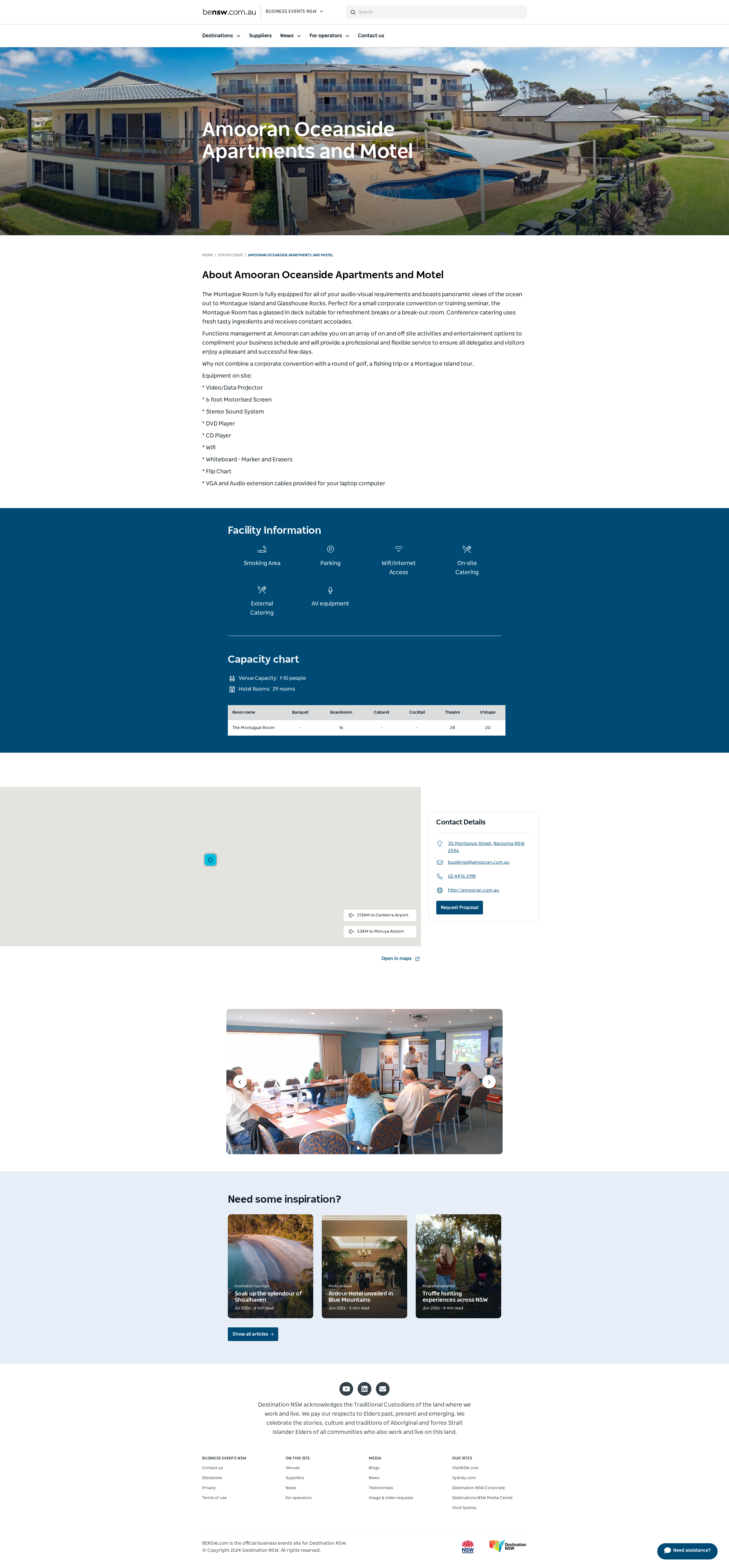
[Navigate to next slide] (489, 1081)
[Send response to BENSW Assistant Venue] (707, 11)
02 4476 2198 (462, 876)
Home (207, 255)
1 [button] (358, 1148)
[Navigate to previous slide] (240, 1081)
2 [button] (364, 1148)
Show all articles (250, 1334)
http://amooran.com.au (473, 890)
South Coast (230, 255)
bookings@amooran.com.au (478, 862)
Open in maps (396, 958)
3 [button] (370, 1148)
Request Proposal (459, 907)
